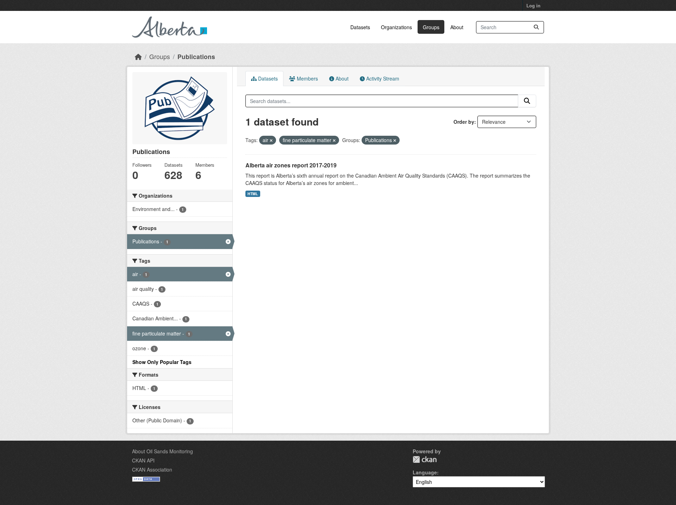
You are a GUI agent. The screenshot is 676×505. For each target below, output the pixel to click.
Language (425, 472)
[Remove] (271, 140)
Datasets (360, 27)
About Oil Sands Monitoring (162, 451)
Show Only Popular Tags (162, 361)
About (456, 27)
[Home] (138, 56)
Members (306, 78)
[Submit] (536, 27)
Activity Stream (382, 78)
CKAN (425, 459)
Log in (533, 5)
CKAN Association (152, 469)
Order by (463, 121)
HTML (253, 193)
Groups (431, 27)
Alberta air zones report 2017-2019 (291, 165)
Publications (196, 56)
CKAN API (143, 460)
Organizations (396, 27)
